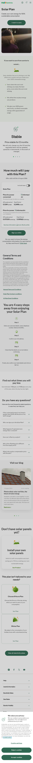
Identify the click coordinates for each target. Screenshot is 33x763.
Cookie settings (16, 743)
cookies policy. (7, 737)
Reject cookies (16, 750)
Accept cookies (16, 757)
